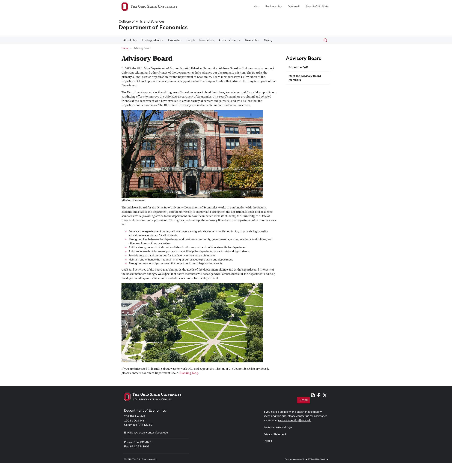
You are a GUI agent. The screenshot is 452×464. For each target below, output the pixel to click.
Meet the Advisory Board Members (305, 78)
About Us (129, 40)
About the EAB (298, 67)
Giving (268, 40)
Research (251, 40)
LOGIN (267, 441)
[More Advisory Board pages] (239, 41)
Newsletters (206, 40)
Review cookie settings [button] (277, 427)
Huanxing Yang (188, 373)
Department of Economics (145, 410)
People (191, 40)
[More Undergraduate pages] (162, 41)
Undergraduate (151, 40)
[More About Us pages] (136, 41)
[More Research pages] (258, 41)
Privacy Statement (274, 434)
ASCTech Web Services (317, 459)
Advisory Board (228, 40)
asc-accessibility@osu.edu (294, 420)
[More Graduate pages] (181, 41)
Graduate (174, 40)
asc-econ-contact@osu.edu (150, 432)
